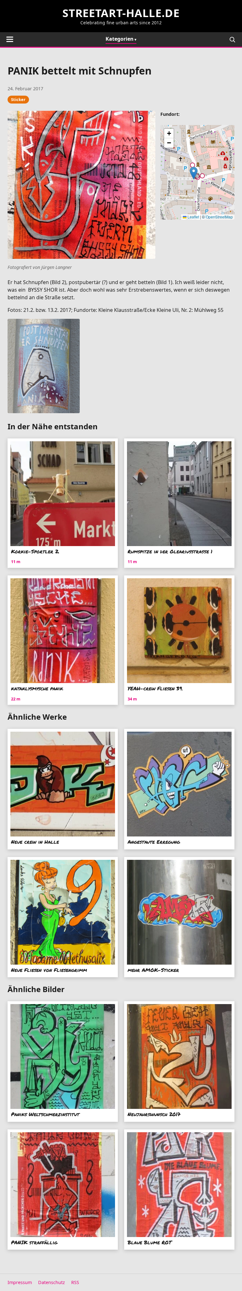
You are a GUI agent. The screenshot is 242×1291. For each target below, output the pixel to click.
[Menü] (9, 39)
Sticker (18, 99)
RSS (75, 1282)
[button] (194, 173)
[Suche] (232, 39)
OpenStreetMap (219, 216)
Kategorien (120, 38)
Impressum (20, 1282)
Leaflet (193, 216)
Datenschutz (51, 1282)
